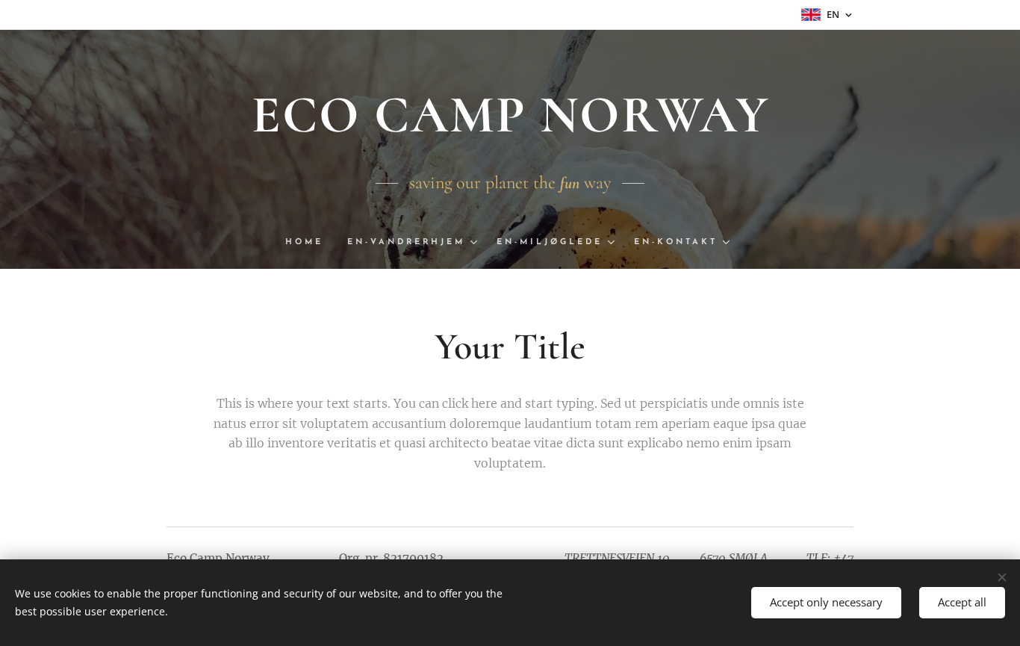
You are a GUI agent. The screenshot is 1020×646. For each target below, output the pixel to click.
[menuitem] (310, 242)
